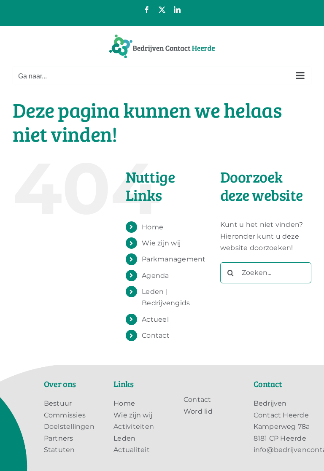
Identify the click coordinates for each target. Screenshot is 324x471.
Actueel (155, 319)
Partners (58, 438)
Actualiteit (131, 450)
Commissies (65, 415)
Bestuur (58, 403)
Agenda (155, 276)
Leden (124, 438)
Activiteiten (133, 427)
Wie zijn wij (161, 243)
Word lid (198, 411)
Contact (156, 335)
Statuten (59, 450)
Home (152, 227)
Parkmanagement (173, 259)
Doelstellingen (69, 427)
